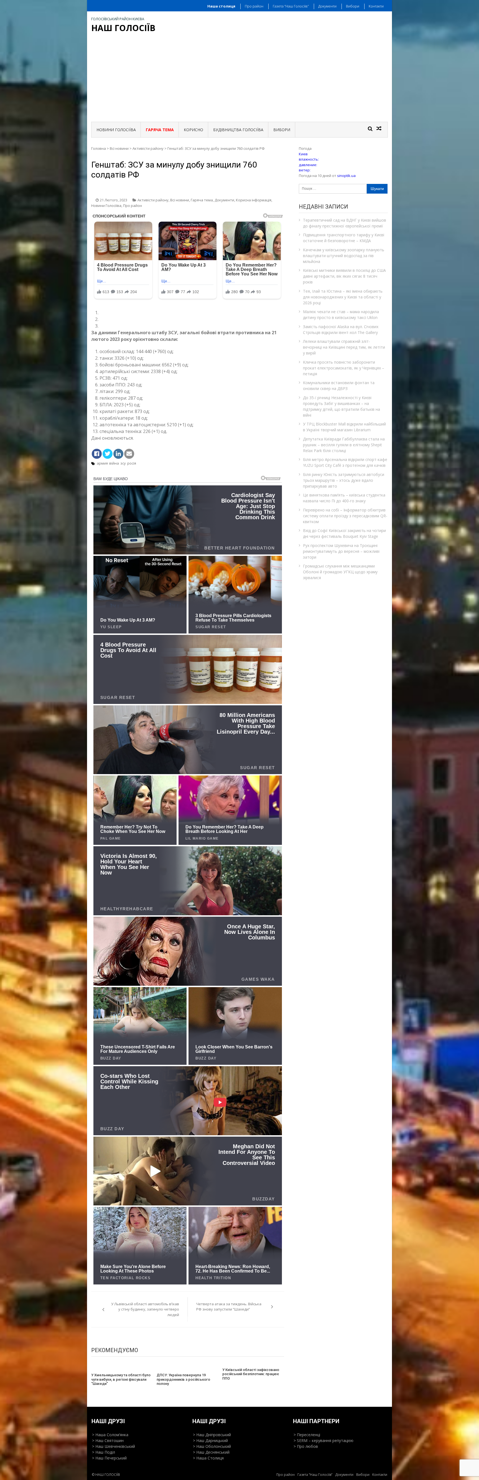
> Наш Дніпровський (212, 1434)
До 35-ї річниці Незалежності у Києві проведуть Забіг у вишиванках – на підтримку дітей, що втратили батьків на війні (341, 406)
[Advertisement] (239, 78)
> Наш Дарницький (210, 1440)
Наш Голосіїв (123, 28)
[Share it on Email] (129, 454)
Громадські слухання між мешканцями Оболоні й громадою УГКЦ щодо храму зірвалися (340, 571)
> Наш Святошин (108, 1440)
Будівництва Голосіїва (238, 129)
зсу (123, 463)
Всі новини (119, 148)
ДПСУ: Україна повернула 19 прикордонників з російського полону (183, 1379)
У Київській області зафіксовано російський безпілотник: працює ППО (250, 1374)
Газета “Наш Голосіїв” (291, 6)
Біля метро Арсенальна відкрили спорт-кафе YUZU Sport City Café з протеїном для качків (345, 462)
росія (131, 463)
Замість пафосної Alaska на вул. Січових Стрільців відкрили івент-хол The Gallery (340, 329)
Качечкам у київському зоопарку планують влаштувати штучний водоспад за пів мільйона (343, 255)
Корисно (193, 129)
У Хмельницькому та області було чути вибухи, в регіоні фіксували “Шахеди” (121, 1379)
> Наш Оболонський (212, 1446)
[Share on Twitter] (108, 454)
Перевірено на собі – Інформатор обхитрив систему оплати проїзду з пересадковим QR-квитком (345, 515)
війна (114, 463)
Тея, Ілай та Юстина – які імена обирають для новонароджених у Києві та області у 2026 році (343, 296)
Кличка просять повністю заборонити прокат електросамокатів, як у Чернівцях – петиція (343, 367)
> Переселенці (307, 1434)
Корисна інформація (253, 199)
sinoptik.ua (346, 175)
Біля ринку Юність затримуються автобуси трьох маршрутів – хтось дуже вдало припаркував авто (343, 480)
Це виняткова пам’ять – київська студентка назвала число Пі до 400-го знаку (344, 497)
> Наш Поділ (103, 1452)
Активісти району (148, 148)
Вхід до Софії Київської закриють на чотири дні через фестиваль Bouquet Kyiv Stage (344, 533)
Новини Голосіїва (116, 129)
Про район (254, 6)
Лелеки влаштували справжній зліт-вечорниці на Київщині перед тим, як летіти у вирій (344, 347)
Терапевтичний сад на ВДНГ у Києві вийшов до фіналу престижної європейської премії (344, 223)
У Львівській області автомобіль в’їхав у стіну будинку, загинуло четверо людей (145, 1309)
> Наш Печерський (109, 1458)
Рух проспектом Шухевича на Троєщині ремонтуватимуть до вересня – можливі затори (341, 551)
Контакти (376, 6)
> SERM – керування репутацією (323, 1440)
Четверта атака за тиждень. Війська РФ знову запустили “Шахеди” (228, 1306)
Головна (98, 148)
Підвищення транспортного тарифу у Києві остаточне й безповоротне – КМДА (343, 237)
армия (102, 463)
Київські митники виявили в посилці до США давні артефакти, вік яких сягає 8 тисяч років (344, 276)
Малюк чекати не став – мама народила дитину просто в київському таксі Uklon (341, 314)
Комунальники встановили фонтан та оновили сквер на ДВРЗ (338, 385)
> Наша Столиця (208, 1458)
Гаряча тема (202, 199)
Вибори (352, 6)
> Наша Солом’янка (110, 1434)
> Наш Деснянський (211, 1452)
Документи (327, 6)
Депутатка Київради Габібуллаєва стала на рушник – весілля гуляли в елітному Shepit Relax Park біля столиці (344, 444)
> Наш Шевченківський (113, 1446)
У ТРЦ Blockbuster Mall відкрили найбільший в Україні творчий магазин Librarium (344, 426)
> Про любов (306, 1446)
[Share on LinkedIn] (118, 454)
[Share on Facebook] (97, 454)
